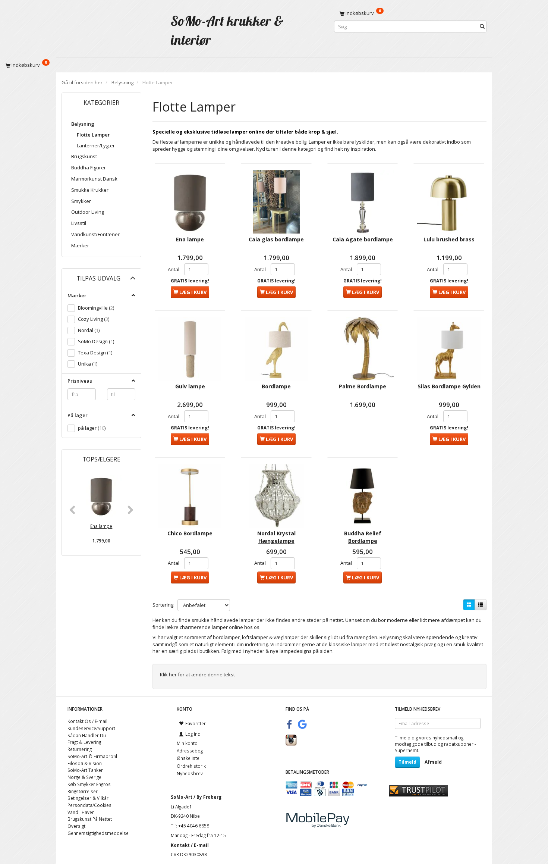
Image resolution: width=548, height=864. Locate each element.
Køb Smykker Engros (89, 784)
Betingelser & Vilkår (87, 798)
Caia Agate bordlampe (363, 239)
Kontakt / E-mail (190, 845)
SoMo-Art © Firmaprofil (92, 756)
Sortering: (163, 604)
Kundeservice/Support (91, 728)
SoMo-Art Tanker (85, 770)
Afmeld (433, 762)
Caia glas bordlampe (276, 239)
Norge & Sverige (84, 777)
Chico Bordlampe (189, 533)
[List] (480, 604)
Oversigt (76, 826)
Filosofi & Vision (84, 763)
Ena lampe (101, 526)
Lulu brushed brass (449, 239)
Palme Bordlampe (362, 386)
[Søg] (482, 26)
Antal (174, 269)
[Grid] (469, 604)
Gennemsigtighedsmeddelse (98, 833)
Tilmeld (407, 762)
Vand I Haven (81, 812)
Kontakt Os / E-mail (87, 721)
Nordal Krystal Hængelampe (276, 537)
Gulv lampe (190, 386)
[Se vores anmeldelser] (418, 790)
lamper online (227, 627)
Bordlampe (276, 386)
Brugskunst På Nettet (89, 819)
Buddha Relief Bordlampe (362, 537)
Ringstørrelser (82, 791)
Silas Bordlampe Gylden (449, 386)
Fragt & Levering (84, 742)
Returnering (79, 749)
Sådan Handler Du (86, 735)
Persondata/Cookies (89, 805)
